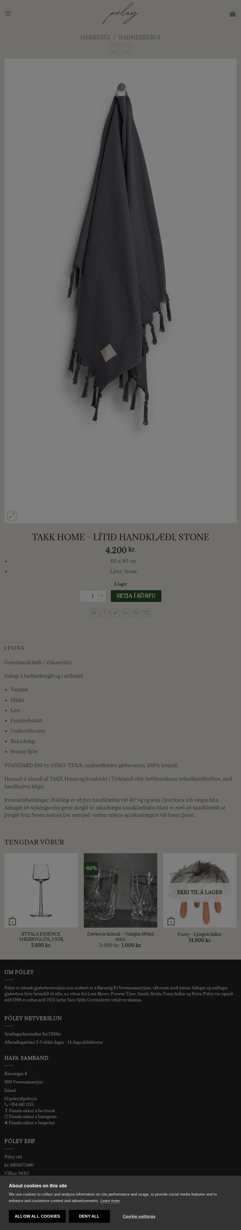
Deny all (89, 1216)
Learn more (110, 1201)
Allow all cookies (37, 1216)
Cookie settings (139, 1216)
